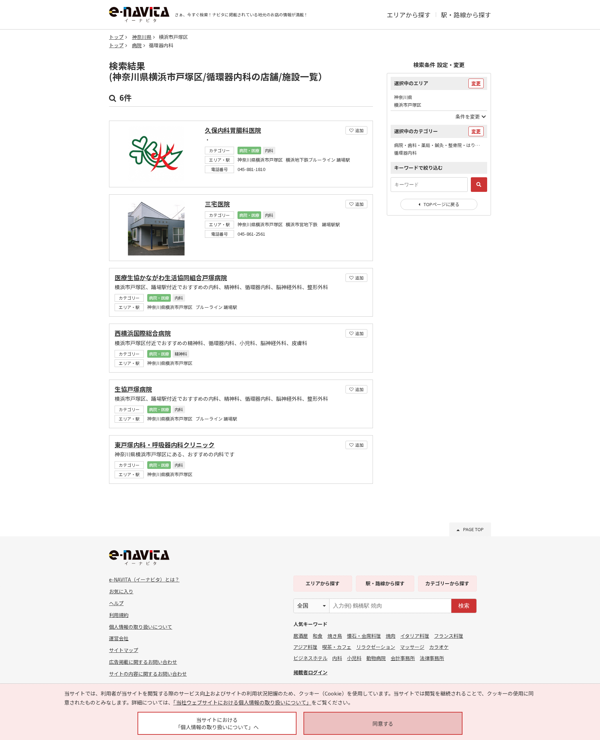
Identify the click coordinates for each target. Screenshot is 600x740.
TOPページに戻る (441, 204)
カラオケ (439, 646)
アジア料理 (305, 646)
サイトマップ (123, 650)
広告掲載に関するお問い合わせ (143, 661)
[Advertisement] (439, 333)
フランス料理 (448, 635)
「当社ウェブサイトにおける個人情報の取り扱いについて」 (242, 702)
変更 (476, 83)
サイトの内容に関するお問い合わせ (148, 673)
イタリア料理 (414, 635)
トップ (116, 36)
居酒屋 (300, 635)
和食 (318, 635)
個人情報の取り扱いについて (140, 626)
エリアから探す (409, 14)
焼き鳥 (334, 635)
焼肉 (390, 635)
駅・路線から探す (466, 14)
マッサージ (412, 646)
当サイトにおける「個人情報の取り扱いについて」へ (217, 723)
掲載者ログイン (310, 672)
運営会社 (118, 638)
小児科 (354, 657)
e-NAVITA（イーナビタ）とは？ (144, 579)
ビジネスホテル (310, 657)
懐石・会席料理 (364, 635)
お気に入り (121, 591)
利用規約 (118, 614)
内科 (337, 657)
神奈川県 (141, 36)
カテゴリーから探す (447, 583)
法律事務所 (432, 657)
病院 (137, 45)
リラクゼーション (375, 646)
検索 (463, 606)
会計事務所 (403, 657)
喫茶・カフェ (336, 646)
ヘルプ (116, 603)
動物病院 (376, 657)
